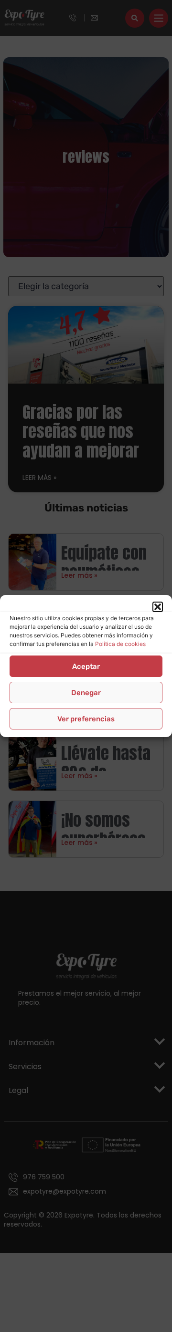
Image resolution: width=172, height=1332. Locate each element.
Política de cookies (120, 643)
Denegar (86, 692)
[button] (157, 607)
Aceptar (86, 666)
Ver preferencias (86, 719)
